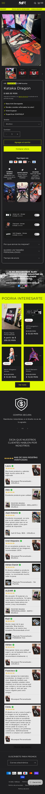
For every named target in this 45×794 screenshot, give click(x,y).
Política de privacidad (16, 785)
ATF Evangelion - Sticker (32, 327)
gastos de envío (23, 96)
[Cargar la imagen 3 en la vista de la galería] (34, 73)
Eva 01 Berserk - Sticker (32, 370)
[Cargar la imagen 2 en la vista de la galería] (22, 73)
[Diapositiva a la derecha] (42, 73)
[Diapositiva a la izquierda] (2, 73)
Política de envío (23, 789)
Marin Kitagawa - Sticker (10, 370)
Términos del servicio (32, 785)
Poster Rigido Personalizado (9, 334)
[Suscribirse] (34, 762)
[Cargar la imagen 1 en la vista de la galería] (11, 73)
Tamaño (6, 119)
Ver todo (22, 385)
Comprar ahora (22, 149)
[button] (22, 244)
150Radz (17, 782)
